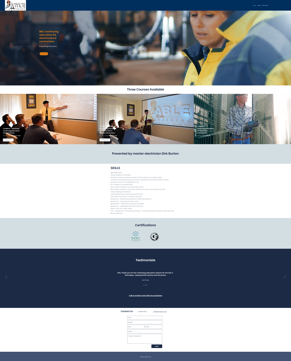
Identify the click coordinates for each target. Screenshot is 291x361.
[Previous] (6, 277)
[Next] (284, 277)
